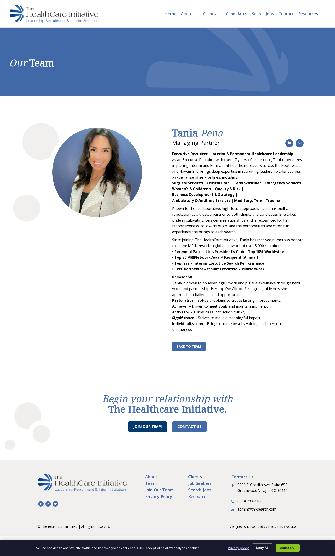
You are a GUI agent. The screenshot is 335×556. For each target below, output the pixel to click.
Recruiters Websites (282, 526)
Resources (198, 496)
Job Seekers (199, 483)
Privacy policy (238, 548)
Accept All (288, 548)
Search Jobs (199, 490)
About (151, 476)
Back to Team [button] (189, 346)
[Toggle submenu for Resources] (321, 13)
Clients (195, 476)
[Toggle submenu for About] (196, 13)
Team (151, 483)
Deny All (262, 548)
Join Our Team (159, 490)
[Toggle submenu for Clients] (219, 13)
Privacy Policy (158, 496)
